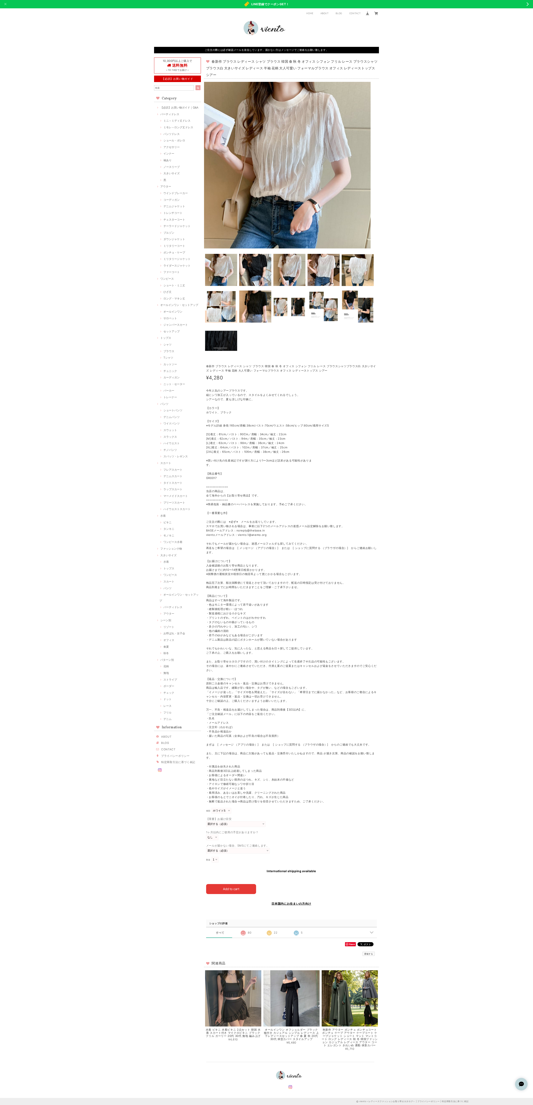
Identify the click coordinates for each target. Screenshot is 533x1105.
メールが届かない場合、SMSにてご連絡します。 (237, 845)
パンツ (164, 403)
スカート (165, 463)
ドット (167, 699)
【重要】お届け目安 (219, 819)
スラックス (170, 436)
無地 (166, 673)
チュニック (170, 371)
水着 (163, 515)
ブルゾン (168, 232)
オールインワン (172, 311)
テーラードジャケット (177, 226)
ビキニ (167, 522)
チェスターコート (174, 219)
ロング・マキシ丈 (174, 298)
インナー (168, 153)
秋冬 (166, 653)
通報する (368, 954)
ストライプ (170, 679)
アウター (165, 186)
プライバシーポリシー (175, 755)
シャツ (167, 344)
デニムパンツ (171, 417)
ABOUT (324, 13)
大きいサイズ (171, 173)
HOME (309, 13)
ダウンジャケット (174, 239)
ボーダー (168, 686)
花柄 (166, 666)
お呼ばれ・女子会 (174, 633)
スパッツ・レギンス (175, 456)
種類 (208, 810)
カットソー (170, 364)
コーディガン (171, 199)
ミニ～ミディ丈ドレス (177, 120)
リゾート (168, 627)
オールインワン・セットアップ (179, 305)
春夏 (166, 646)
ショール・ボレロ (174, 140)
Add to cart (231, 889)
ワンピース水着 (172, 542)
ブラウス (168, 351)
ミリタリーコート (174, 245)
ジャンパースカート (175, 324)
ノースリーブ (171, 166)
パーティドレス (169, 114)
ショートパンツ (172, 410)
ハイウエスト (171, 443)
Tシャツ (168, 357)
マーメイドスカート (175, 496)
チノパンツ (170, 449)
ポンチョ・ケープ (174, 252)
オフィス (168, 640)
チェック (168, 692)
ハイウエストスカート (177, 509)
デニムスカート (172, 476)
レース (167, 705)
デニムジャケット (174, 206)
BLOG (339, 13)
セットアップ (171, 331)
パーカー (168, 390)
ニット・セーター (174, 384)
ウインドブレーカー (175, 193)
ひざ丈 (167, 291)
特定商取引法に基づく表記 (178, 762)
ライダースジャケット (177, 265)
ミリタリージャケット (177, 259)
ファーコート (171, 272)
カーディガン (171, 377)
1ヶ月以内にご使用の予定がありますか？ (232, 832)
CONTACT (355, 13)
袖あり (167, 160)
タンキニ (168, 528)
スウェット (170, 430)
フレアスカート (172, 469)
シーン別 (165, 620)
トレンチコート (172, 213)
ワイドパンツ (171, 423)
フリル (167, 712)
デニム (167, 719)
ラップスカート (172, 489)
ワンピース (167, 278)
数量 (208, 859)
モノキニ (168, 535)
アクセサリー (171, 147)
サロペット (170, 318)
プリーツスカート (174, 502)
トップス (165, 337)
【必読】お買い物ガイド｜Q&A (179, 107)
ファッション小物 (171, 548)
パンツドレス (171, 134)
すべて (220, 932)
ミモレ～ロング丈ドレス (178, 127)
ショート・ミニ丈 (174, 285)
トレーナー (170, 397)
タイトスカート (172, 482)
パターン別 (167, 659)
